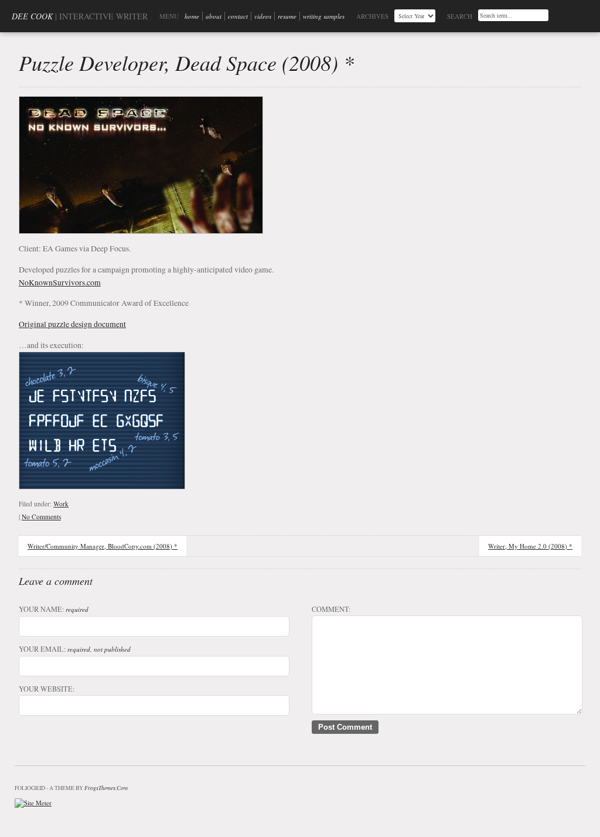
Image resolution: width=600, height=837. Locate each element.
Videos (262, 16)
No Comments (41, 516)
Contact (238, 16)
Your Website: (46, 688)
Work (61, 503)
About (213, 16)
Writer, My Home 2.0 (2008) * (530, 546)
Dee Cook (32, 16)
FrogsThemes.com (106, 788)
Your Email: (75, 649)
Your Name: (53, 609)
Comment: (331, 609)
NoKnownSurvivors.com (60, 282)
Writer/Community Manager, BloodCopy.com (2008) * (103, 546)
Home (192, 16)
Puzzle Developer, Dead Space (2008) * (186, 62)
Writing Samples (324, 16)
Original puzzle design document (72, 323)
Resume (287, 16)
